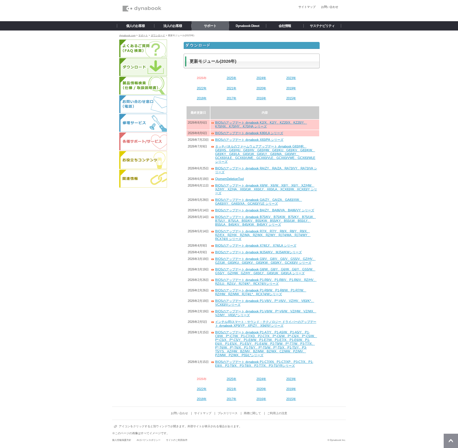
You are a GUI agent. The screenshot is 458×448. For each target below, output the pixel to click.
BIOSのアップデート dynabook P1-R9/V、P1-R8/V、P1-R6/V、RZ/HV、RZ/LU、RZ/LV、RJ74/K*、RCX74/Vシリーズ (266, 281)
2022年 (202, 88)
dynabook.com (127, 35)
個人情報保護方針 (121, 440)
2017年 (231, 98)
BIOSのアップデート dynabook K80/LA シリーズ (249, 133)
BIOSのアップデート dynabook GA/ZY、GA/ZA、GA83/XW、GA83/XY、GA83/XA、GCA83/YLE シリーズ (258, 201)
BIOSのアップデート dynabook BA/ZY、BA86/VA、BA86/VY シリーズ (264, 210)
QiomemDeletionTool (229, 179)
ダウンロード (158, 35)
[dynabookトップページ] (142, 1)
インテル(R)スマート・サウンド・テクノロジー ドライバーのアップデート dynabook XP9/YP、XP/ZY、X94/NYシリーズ (265, 323)
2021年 (231, 88)
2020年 (261, 88)
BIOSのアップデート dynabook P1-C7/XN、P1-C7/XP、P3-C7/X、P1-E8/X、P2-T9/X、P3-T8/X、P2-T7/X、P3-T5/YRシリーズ (264, 363)
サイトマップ (307, 7)
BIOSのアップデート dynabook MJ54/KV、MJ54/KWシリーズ (258, 252)
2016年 (261, 98)
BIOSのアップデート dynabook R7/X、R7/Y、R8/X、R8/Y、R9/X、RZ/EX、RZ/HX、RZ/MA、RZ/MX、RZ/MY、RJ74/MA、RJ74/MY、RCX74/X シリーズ (263, 235)
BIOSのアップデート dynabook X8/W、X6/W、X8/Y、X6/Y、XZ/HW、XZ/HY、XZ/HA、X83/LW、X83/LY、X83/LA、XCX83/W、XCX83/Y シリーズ (266, 189)
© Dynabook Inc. (337, 440)
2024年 (261, 78)
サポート (143, 35)
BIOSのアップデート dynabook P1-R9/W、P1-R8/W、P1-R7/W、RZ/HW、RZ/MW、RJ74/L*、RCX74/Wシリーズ (260, 292)
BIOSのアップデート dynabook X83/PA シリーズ (249, 140)
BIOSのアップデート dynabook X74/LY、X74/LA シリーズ (255, 245)
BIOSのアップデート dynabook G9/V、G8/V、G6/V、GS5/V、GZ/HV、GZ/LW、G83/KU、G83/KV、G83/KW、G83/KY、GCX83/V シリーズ (265, 261)
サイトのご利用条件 (176, 440)
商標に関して (252, 413)
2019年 (291, 88)
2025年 (231, 78)
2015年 (291, 98)
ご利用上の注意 (277, 413)
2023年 (291, 78)
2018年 (202, 98)
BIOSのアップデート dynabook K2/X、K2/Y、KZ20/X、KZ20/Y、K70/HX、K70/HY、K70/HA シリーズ (261, 124)
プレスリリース (228, 413)
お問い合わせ (329, 7)
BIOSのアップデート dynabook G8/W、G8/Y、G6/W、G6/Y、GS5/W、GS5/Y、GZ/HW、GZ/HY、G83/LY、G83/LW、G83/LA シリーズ (265, 271)
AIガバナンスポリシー (149, 440)
